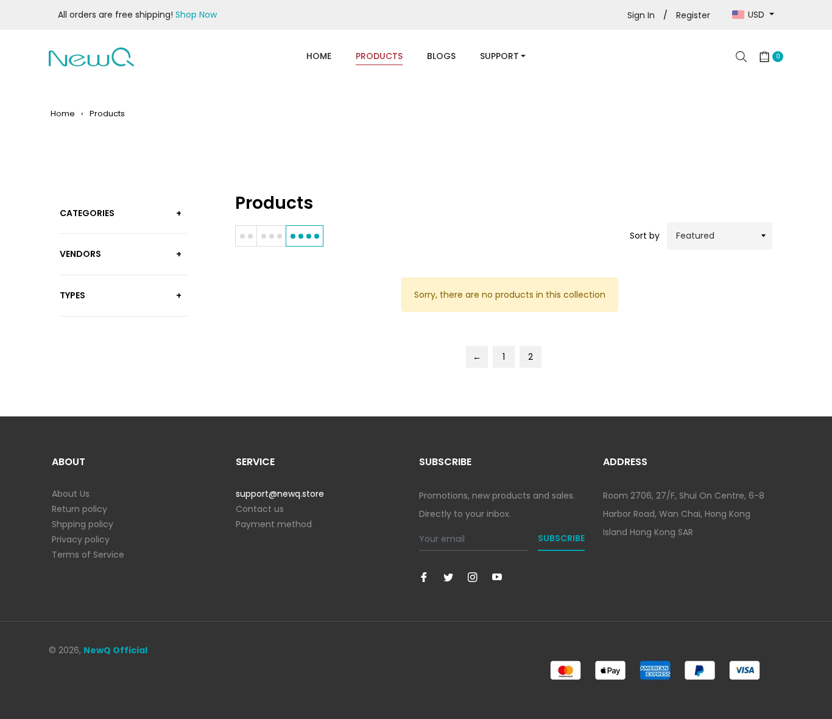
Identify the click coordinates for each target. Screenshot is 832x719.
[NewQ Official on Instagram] (473, 576)
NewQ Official (115, 650)
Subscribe (561, 538)
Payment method (274, 524)
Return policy (79, 509)
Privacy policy (81, 539)
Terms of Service (88, 555)
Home (63, 113)
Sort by (645, 236)
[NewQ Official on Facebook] (424, 576)
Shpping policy (82, 524)
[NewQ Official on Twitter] (448, 576)
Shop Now (196, 15)
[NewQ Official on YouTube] (497, 576)
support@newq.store (280, 494)
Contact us (260, 509)
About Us (71, 494)
